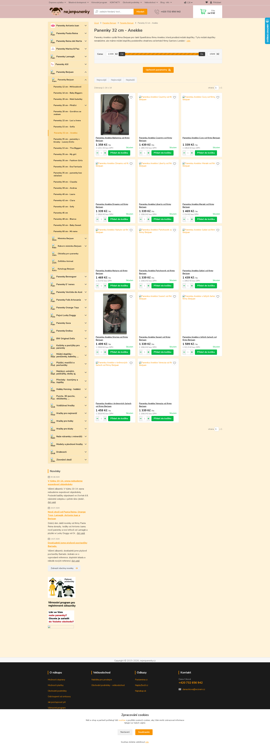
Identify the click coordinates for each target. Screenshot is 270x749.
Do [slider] (201, 54)
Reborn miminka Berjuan (69, 246)
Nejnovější (101, 80)
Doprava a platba (56, 2)
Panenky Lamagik (65, 56)
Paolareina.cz (141, 679)
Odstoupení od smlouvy (59, 696)
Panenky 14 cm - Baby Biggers (68, 93)
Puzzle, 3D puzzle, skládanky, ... (65, 397)
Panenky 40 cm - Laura (64, 194)
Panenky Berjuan (65, 72)
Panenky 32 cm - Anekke (65, 133)
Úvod (96, 23)
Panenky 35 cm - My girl (65, 154)
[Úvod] (69, 11)
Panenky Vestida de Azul (69, 292)
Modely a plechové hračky (69, 444)
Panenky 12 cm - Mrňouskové (67, 86)
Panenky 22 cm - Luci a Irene (67, 120)
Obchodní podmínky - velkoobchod (108, 685)
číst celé (52, 502)
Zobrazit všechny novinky (62, 568)
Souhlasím (144, 732)
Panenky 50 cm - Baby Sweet (67, 225)
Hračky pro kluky (64, 428)
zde (188, 40)
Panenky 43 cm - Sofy (64, 206)
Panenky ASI (62, 64)
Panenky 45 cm (61, 212)
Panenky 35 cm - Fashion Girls (68, 160)
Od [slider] (121, 54)
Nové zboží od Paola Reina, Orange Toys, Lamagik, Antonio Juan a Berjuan (67, 515)
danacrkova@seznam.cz (194, 689)
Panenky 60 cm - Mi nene (65, 231)
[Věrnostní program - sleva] (62, 603)
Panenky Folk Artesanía (68, 299)
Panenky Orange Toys (67, 307)
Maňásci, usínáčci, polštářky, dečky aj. (66, 372)
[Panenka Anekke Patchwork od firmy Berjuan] (158, 247)
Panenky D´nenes (65, 284)
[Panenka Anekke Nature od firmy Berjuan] (115, 247)
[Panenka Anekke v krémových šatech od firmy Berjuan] (115, 380)
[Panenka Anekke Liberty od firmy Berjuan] (158, 181)
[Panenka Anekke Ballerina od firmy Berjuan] (115, 114)
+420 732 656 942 (171, 11)
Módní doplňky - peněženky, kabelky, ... (67, 355)
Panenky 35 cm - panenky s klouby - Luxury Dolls (66, 140)
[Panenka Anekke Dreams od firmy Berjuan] (115, 181)
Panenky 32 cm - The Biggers (68, 148)
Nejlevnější (116, 80)
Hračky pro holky (64, 421)
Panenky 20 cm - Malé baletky (68, 99)
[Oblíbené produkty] (206, 2)
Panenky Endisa (64, 330)
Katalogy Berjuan (66, 268)
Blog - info (164, 2)
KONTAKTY (115, 2)
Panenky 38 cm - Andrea (65, 188)
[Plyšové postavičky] (62, 587)
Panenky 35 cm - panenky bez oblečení (68, 174)
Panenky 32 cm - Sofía (64, 126)
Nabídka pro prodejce (101, 679)
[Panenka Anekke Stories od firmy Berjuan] (115, 314)
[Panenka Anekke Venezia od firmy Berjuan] (158, 380)
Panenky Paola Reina (67, 33)
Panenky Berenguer (66, 276)
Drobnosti (61, 452)
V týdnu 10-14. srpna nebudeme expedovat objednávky (65, 482)
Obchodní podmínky (131, 2)
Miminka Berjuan (66, 238)
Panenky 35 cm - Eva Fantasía (68, 166)
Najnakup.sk (140, 690)
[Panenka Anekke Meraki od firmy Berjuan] (202, 181)
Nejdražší (130, 80)
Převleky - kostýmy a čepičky (67, 381)
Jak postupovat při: (57, 702)
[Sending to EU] (61, 627)
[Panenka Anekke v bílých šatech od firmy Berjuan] (202, 314)
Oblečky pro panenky (68, 253)
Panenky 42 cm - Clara (64, 200)
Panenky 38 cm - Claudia (65, 182)
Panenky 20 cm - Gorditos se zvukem (67, 113)
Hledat (140, 11)
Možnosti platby (56, 685)
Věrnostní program (99, 2)
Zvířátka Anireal (65, 261)
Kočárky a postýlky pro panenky (68, 346)
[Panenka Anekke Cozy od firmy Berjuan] (202, 114)
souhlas (122, 720)
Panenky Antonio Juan (67, 25)
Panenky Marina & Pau (67, 48)
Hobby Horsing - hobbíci (68, 389)
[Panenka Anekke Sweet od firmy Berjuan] (158, 314)
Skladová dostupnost (77, 2)
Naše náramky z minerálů (69, 436)
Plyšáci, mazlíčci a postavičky (65, 364)
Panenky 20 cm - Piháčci (65, 105)
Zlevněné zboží (64, 459)
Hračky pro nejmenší (66, 413)
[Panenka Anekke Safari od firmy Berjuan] (202, 247)
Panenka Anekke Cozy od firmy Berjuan (201, 137)
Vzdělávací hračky (65, 405)
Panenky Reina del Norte (69, 41)
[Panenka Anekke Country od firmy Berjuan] (158, 114)
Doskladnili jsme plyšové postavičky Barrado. (67, 544)
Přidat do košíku (119, 152)
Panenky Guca (63, 323)
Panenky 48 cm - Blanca (65, 219)
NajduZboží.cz (141, 685)
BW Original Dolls (65, 338)
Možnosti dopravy (56, 679)
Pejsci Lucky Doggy (66, 315)
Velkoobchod (149, 2)
